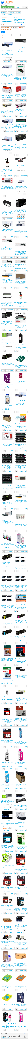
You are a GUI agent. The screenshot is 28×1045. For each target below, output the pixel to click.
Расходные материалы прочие (19, 20)
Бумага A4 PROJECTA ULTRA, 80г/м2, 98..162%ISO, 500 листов (21, 383)
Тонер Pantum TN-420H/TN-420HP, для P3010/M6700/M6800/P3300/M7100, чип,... (20, 304)
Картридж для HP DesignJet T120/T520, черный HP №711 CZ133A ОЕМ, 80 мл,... (7, 212)
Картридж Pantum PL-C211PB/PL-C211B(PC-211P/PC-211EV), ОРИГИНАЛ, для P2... (20, 283)
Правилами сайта (5, 1037)
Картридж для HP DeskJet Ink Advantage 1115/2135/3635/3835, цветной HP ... (7, 742)
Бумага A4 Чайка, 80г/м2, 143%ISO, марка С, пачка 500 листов (21, 366)
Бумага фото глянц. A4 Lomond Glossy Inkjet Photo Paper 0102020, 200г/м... (7, 682)
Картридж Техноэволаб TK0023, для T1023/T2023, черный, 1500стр (20, 95)
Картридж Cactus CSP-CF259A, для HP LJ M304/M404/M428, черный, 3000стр (7, 504)
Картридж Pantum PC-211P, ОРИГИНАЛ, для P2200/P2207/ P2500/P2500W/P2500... (20, 485)
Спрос (13, 24)
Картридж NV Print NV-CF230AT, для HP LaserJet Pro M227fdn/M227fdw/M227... (7, 281)
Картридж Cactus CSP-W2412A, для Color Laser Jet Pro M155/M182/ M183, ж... (7, 622)
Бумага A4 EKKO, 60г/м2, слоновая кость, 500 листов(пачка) (21, 847)
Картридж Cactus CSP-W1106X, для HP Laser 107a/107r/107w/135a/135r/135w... (7, 363)
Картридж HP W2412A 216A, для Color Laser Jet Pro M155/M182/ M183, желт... (7, 586)
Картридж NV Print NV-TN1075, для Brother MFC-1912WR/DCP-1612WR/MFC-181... (7, 147)
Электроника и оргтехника (14, 12)
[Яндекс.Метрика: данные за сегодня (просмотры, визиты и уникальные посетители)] (25, 1035)
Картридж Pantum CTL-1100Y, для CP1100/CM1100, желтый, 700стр (21, 446)
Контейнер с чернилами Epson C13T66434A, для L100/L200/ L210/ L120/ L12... (20, 1025)
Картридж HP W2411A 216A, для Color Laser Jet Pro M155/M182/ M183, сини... (20, 586)
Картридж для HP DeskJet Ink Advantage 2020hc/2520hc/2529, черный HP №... (7, 721)
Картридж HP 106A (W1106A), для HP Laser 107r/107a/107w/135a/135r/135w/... (7, 822)
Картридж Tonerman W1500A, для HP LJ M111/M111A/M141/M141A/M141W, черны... (21, 698)
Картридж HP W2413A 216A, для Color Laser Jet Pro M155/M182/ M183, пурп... (20, 567)
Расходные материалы (6, 14)
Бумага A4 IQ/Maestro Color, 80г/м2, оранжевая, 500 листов (20, 986)
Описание (25, 24)
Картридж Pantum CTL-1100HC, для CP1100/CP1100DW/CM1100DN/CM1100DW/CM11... (7, 266)
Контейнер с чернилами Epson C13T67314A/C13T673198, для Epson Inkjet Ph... (7, 764)
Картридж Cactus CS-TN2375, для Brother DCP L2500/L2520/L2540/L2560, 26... (20, 211)
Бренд (6, 29)
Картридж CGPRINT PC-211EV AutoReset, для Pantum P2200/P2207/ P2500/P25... (7, 425)
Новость (18, 24)
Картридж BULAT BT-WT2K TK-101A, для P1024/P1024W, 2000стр (7, 96)
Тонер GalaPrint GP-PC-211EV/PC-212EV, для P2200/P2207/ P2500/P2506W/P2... (7, 407)
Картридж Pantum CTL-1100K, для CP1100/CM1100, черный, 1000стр (21, 467)
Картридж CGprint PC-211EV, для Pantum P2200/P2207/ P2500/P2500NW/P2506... (21, 786)
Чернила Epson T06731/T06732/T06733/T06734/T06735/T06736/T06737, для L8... (7, 545)
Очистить (15, 27)
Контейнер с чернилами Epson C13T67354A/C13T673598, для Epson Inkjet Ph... (21, 741)
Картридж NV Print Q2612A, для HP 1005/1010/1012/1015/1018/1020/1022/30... (7, 126)
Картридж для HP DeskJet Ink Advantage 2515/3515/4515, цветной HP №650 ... (7, 889)
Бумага (3, 19)
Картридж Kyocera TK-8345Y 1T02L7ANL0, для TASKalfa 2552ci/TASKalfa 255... (7, 111)
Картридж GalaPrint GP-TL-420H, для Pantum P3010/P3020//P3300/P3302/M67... (20, 965)
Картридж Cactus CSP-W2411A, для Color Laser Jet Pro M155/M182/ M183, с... (7, 638)
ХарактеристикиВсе (6, 27)
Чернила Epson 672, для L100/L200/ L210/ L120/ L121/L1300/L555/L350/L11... (20, 526)
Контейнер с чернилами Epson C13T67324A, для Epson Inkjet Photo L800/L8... (7, 786)
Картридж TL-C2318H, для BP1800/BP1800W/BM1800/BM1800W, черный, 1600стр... (20, 79)
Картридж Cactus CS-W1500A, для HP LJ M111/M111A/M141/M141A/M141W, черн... (7, 323)
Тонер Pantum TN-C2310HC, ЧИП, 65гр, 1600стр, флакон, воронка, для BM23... (7, 171)
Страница (3, 34)
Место (21, 27)
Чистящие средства (19, 22)
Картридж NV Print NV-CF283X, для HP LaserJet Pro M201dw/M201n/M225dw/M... (7, 53)
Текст (2, 29)
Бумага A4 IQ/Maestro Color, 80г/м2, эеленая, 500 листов (7, 986)
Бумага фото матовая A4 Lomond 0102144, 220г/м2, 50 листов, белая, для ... (7, 659)
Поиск (18, 7)
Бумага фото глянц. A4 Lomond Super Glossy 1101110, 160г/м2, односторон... (20, 660)
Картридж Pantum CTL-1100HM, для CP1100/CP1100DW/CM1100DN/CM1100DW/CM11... (20, 253)
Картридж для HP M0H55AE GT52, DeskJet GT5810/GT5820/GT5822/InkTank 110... (7, 1025)
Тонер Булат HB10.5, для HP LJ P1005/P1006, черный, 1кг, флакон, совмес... (21, 346)
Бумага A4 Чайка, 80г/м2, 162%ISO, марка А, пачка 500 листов (7, 386)
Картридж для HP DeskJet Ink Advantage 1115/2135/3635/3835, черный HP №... (7, 907)
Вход (26, 7)
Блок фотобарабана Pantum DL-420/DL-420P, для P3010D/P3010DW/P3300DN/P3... (7, 304)
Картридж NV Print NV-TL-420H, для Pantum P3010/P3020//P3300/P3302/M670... (7, 521)
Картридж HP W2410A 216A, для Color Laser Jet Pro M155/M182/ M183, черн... (7, 606)
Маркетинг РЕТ (7, 61)
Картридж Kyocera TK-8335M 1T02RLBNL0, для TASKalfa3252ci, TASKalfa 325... (21, 111)
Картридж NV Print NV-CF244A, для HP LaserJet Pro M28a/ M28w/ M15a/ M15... (21, 188)
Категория (3, 12)
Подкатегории (5, 17)
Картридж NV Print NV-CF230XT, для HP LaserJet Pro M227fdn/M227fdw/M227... (21, 502)
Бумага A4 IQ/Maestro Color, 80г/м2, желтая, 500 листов (7, 1005)
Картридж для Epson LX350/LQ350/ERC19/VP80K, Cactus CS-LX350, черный (7, 801)
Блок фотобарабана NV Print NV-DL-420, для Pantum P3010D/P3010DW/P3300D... (7, 232)
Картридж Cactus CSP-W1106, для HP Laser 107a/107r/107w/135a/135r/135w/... (7, 564)
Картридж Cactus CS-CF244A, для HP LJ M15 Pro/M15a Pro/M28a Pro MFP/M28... (20, 49)
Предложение (6, 24)
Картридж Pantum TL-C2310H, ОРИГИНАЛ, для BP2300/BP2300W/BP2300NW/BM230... (7, 188)
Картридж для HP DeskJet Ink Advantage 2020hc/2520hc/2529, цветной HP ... (21, 889)
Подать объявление (7, 7)
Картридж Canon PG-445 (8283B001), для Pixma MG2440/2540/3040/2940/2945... (20, 720)
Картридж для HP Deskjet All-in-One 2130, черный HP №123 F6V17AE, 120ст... (20, 909)
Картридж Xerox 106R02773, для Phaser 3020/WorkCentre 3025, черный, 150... (20, 824)
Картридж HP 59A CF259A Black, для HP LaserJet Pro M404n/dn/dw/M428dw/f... (21, 925)
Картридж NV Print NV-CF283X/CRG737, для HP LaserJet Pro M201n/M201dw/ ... (21, 402)
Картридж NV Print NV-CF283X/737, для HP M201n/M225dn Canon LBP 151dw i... (7, 74)
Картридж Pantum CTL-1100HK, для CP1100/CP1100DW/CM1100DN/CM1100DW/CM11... (20, 266)
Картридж (16, 17)
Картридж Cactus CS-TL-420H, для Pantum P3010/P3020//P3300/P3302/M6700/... (20, 146)
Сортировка (4, 37)
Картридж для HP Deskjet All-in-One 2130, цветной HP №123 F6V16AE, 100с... (7, 846)
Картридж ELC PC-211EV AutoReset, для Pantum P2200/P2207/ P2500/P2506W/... (21, 326)
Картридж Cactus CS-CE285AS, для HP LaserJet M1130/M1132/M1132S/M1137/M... (7, 341)
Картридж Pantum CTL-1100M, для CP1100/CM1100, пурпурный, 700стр (7, 467)
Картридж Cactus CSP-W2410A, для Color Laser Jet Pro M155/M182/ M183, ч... (21, 638)
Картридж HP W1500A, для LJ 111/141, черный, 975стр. (20, 806)
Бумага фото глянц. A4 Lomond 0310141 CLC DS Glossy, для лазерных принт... (21, 425)
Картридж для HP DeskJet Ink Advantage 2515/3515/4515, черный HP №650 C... (20, 868)
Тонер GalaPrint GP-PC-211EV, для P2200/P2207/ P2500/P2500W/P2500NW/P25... (7, 966)
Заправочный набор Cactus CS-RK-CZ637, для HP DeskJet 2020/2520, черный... (20, 944)
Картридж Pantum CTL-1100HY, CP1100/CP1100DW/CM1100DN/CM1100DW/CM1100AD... (7, 248)
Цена (11, 29)
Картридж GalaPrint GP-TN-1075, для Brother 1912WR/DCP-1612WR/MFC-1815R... (7, 928)
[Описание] (8, 59)
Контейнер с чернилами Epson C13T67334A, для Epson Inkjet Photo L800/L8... (20, 764)
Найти (2, 32)
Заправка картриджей (7, 21)
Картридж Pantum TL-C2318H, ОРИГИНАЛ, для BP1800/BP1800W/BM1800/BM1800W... (20, 126)
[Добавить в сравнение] (10, 59)
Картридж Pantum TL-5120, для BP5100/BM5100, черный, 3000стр (7, 444)
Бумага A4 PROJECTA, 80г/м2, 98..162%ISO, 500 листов (20, 1005)
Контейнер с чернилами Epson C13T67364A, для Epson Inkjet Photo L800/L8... (20, 547)
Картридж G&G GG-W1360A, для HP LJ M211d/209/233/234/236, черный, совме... (20, 606)
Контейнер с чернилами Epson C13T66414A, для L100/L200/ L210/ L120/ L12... (7, 698)
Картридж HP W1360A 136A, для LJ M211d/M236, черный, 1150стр (20, 676)
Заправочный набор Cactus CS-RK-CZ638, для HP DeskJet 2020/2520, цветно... (7, 943)
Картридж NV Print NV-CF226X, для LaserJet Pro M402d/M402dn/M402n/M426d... (20, 230)
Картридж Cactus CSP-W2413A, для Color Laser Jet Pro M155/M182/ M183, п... (21, 622)
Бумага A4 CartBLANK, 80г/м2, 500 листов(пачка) (7, 866)
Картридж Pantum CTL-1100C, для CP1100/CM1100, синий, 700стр (7, 487)
